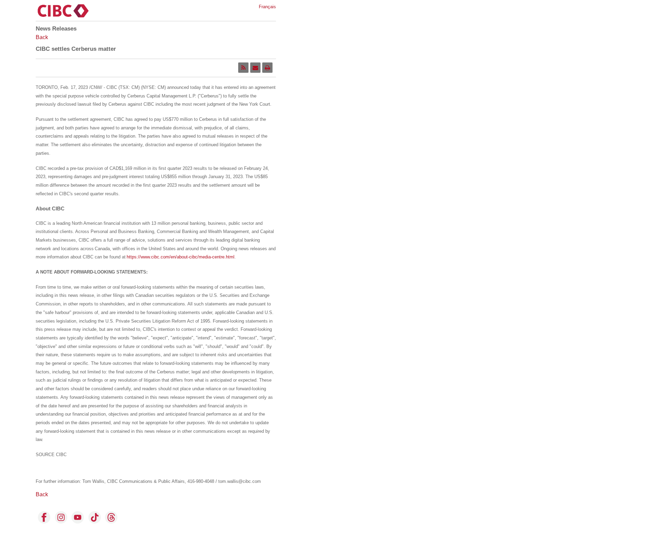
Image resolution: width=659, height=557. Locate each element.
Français (267, 6)
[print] (267, 67)
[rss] (243, 67)
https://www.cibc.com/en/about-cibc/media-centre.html (180, 256)
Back (42, 37)
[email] (255, 67)
